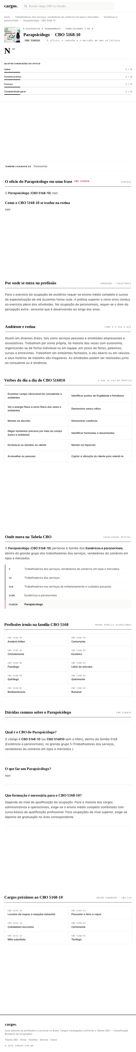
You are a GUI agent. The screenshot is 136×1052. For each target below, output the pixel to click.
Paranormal (40, 166)
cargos (11, 5)
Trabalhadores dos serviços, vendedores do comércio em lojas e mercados (57, 17)
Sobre (53, 1039)
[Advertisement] (68, 132)
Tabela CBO (11, 1039)
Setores (44, 1039)
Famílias (33, 1039)
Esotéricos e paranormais (43, 29)
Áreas (23, 1039)
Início (7, 17)
